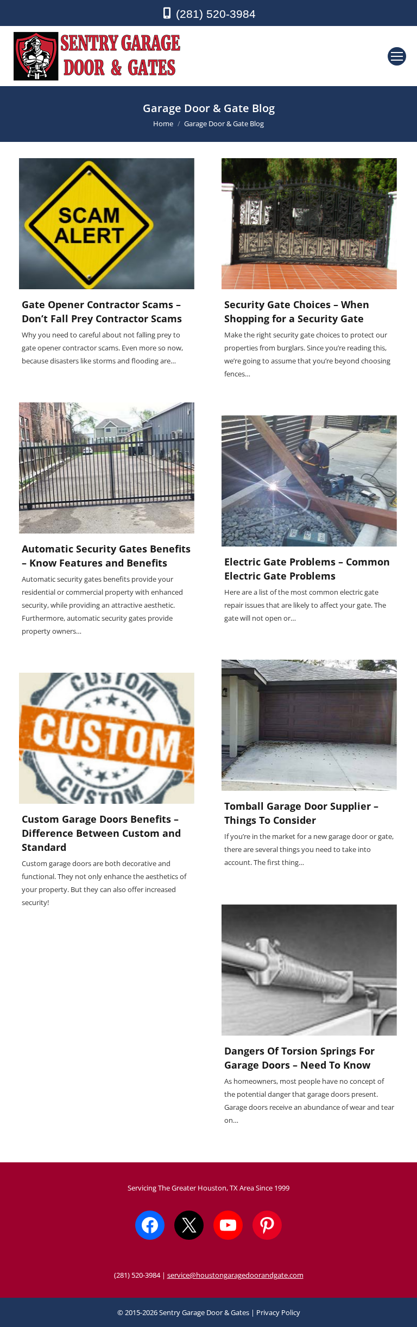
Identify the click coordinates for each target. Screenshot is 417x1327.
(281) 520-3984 (216, 14)
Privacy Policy (278, 1312)
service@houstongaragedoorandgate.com (235, 1275)
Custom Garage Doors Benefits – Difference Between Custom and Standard (101, 833)
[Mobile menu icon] (397, 56)
